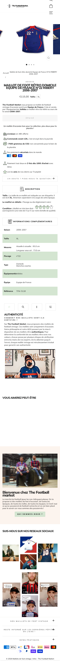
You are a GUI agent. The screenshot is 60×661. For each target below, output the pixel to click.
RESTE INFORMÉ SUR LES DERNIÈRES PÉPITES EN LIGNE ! (29, 630)
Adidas (30, 82)
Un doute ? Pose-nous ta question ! (29, 179)
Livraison (11, 134)
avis (16, 172)
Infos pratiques (29, 640)
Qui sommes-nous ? (30, 514)
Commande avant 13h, (18, 139)
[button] (9, 307)
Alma (9, 167)
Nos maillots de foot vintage (29, 621)
